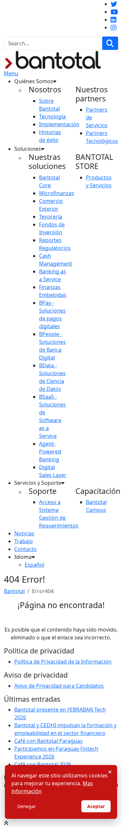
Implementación (59, 124)
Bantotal (14, 591)
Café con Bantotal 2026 (42, 764)
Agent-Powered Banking (50, 451)
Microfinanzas (56, 193)
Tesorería (50, 216)
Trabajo (23, 541)
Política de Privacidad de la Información (63, 661)
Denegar (26, 806)
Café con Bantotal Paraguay (48, 740)
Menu (11, 73)
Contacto (25, 549)
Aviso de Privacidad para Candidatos (59, 685)
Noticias (24, 533)
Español (34, 564)
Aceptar (96, 806)
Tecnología (52, 116)
